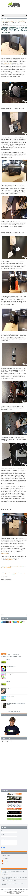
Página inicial (15, 573)
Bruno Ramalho (6, 855)
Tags (9, 654)
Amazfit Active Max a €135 (7, 874)
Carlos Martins (6, 858)
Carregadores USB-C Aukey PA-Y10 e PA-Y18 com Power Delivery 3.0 (14, 30)
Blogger (18, 711)
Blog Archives (16, 654)
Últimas (8, 659)
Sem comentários (7, 567)
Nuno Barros (6, 863)
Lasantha (22, 891)
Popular (3, 654)
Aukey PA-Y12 (7, 63)
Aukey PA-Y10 (13, 21)
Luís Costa (5, 861)
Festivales (8, 688)
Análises (7, 21)
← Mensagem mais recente (7, 573)
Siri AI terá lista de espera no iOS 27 (9, 880)
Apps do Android (13, 889)
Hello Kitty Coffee (10, 674)
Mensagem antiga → (22, 573)
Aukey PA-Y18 (21, 21)
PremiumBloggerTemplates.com (14, 892)
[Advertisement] (14, 11)
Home (2, 21)
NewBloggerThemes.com (14, 893)
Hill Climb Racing (10, 696)
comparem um (4, 553)
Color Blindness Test (10, 666)
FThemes (10, 891)
